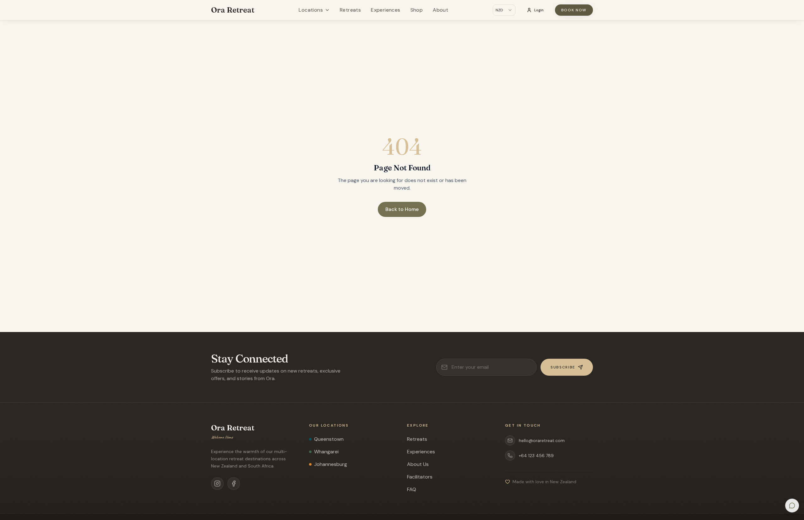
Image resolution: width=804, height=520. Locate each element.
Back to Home (402, 209)
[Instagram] (217, 483)
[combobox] (504, 10)
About (440, 10)
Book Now (574, 10)
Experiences (385, 10)
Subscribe (563, 367)
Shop (416, 10)
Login (539, 10)
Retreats (350, 10)
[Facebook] (233, 483)
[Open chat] (792, 505)
